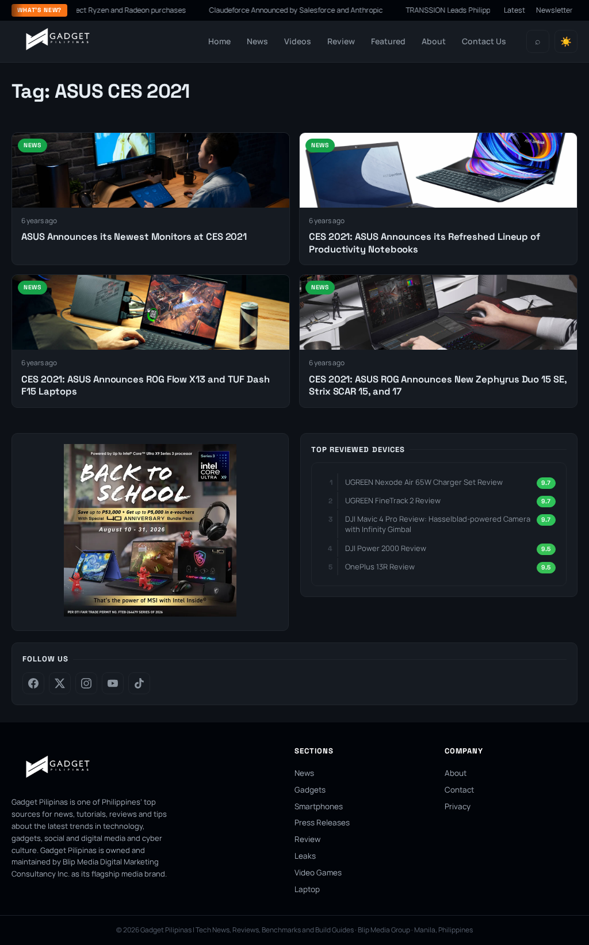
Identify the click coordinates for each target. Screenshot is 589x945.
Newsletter (554, 10)
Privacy (458, 806)
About (434, 41)
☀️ (566, 42)
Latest (514, 10)
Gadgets (310, 790)
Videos (297, 41)
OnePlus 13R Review (380, 566)
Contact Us (484, 41)
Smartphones (318, 806)
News (257, 41)
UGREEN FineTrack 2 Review (393, 500)
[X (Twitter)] (60, 683)
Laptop (307, 889)
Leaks (305, 856)
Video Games (318, 872)
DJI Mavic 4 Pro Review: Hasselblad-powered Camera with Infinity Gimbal (437, 524)
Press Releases (322, 822)
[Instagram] (86, 683)
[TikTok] (139, 683)
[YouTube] (113, 683)
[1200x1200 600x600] (150, 613)
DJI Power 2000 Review (385, 548)
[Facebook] (33, 683)
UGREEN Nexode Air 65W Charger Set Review (424, 482)
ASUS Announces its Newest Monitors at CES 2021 (134, 237)
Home (219, 41)
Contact (459, 790)
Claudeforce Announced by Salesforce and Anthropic (274, 10)
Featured (388, 41)
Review (341, 41)
